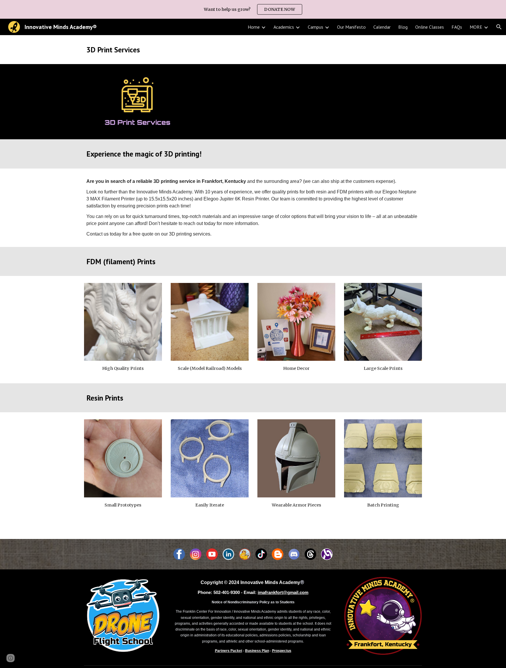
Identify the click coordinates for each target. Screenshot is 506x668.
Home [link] (254, 27)
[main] (253, 49)
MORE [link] (476, 27)
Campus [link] (315, 27)
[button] (499, 27)
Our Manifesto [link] (351, 27)
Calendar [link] (382, 27)
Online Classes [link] (429, 27)
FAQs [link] (457, 27)
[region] (253, 9)
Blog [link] (403, 27)
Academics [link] (283, 27)
